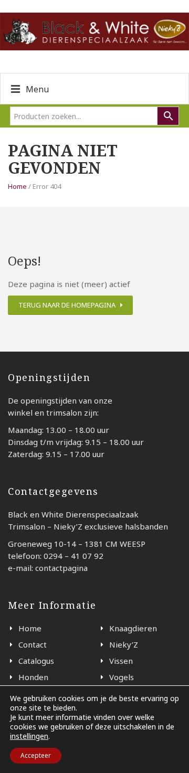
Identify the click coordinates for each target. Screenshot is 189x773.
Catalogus (36, 660)
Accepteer (35, 755)
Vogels (121, 677)
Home (17, 186)
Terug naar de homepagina (67, 305)
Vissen (121, 660)
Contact (32, 644)
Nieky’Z (123, 644)
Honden (33, 677)
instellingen (29, 736)
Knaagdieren (133, 628)
